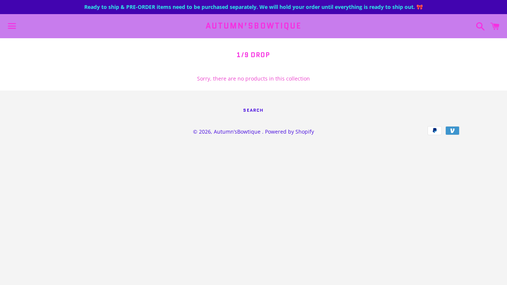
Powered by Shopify (289, 131)
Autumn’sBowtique (254, 26)
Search (253, 110)
